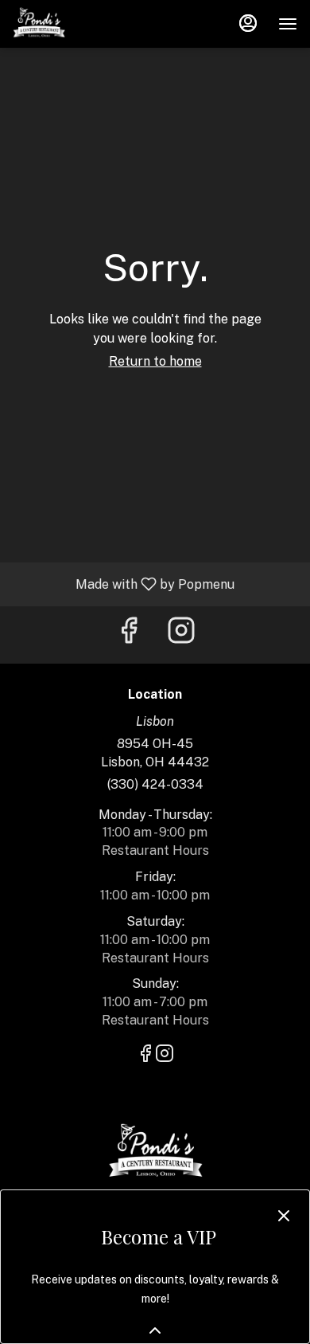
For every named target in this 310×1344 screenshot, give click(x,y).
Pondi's (155, 1153)
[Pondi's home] (84, 24)
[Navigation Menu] (287, 23)
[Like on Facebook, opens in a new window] (128, 634)
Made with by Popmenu (123, 583)
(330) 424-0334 (155, 784)
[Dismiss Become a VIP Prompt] (284, 1216)
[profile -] (248, 23)
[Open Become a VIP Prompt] (155, 1330)
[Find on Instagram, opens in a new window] (181, 634)
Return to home (155, 361)
